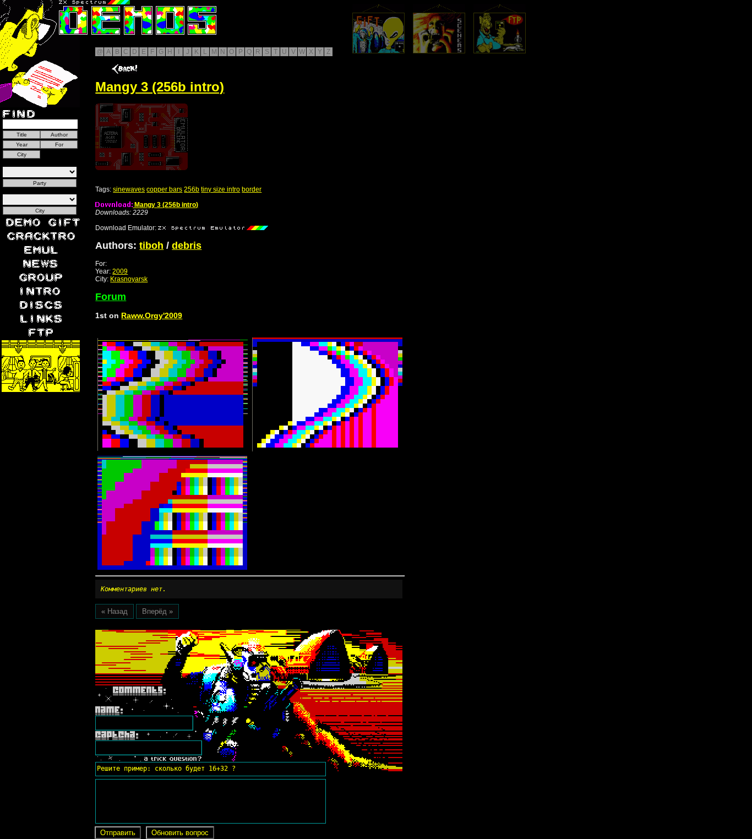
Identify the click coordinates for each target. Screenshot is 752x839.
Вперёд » (157, 611)
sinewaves (129, 189)
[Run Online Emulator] (141, 136)
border (251, 189)
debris (186, 245)
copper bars (164, 189)
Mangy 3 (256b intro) (165, 205)
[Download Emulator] (213, 228)
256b (191, 189)
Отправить (117, 833)
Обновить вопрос (180, 833)
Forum (110, 296)
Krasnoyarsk (129, 279)
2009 (120, 271)
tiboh (151, 245)
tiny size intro (220, 189)
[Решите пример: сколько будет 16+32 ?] (164, 634)
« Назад (114, 611)
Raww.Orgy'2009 (151, 315)
